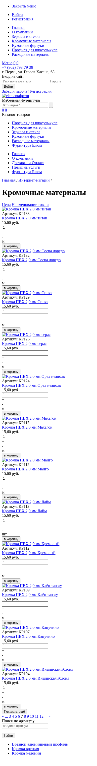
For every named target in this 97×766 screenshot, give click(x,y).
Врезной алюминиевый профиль (40, 744)
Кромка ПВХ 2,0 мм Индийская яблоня (35, 678)
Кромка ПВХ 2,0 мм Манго (25, 469)
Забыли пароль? (15, 91)
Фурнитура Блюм (27, 145)
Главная (18, 27)
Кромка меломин (26, 753)
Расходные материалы (30, 54)
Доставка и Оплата (28, 163)
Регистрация (22, 19)
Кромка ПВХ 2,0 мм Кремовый (28, 553)
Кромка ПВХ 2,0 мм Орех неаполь (31, 385)
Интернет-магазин (34, 180)
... (6, 716)
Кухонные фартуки (28, 45)
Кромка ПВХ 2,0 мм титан (24, 218)
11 (37, 716)
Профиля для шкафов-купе (34, 50)
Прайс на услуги (26, 167)
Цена (6, 204)
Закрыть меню (24, 6)
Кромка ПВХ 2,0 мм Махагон (27, 427)
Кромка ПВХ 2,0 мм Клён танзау (30, 594)
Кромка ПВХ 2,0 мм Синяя (25, 302)
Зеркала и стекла (26, 36)
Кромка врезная (25, 749)
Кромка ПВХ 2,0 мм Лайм (24, 511)
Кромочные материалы (31, 41)
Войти (17, 14)
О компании (22, 32)
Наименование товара (30, 204)
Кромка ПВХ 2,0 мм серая (24, 343)
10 (32, 716)
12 (42, 716)
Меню (7, 63)
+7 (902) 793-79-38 (17, 67)
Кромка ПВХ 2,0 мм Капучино (28, 636)
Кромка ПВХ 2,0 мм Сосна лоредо (31, 260)
